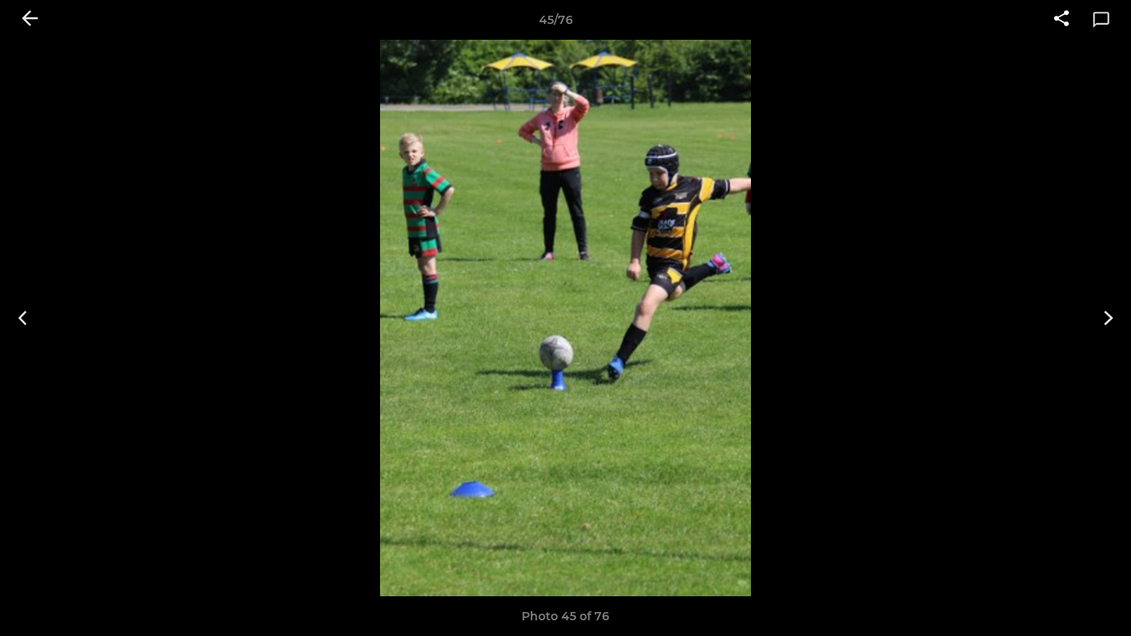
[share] (1061, 19)
